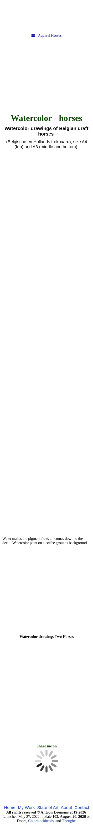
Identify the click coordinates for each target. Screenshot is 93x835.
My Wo (24, 807)
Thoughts (69, 821)
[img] (46, 15)
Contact (81, 807)
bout (68, 807)
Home (10, 807)
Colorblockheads (41, 821)
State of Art (47, 807)
